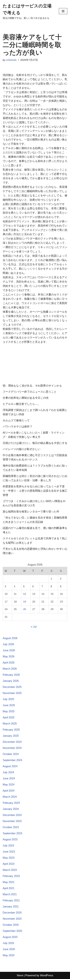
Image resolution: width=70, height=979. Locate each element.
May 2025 (8, 711)
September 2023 (12, 833)
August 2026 (10, 638)
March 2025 (10, 723)
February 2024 (11, 802)
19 (24, 601)
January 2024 (11, 808)
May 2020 (8, 955)
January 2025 (11, 735)
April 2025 (8, 717)
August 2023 (10, 839)
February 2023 (11, 875)
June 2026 (9, 650)
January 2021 (11, 906)
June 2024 (9, 778)
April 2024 (8, 790)
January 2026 (11, 680)
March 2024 (10, 796)
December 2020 (12, 912)
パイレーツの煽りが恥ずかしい (21, 449)
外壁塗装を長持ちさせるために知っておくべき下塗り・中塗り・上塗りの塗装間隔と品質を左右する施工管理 (35, 490)
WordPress (46, 975)
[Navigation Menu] (63, 11)
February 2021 (11, 900)
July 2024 (8, 772)
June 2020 (9, 949)
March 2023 (10, 869)
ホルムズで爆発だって (16, 420)
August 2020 (10, 936)
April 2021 (8, 888)
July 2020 (8, 943)
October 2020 (11, 924)
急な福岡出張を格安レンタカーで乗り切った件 (31, 511)
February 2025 (11, 729)
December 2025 (12, 686)
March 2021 (10, 894)
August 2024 (10, 766)
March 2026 (10, 668)
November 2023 (12, 821)
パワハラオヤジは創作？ (17, 426)
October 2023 (11, 827)
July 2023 (8, 845)
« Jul (33, 626)
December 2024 (12, 741)
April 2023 (8, 863)
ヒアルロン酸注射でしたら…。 (21, 403)
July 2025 (8, 699)
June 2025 (9, 705)
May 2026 (8, 656)
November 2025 (12, 693)
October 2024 (11, 754)
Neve (20, 975)
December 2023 (12, 814)
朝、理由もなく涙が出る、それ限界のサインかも (32, 385)
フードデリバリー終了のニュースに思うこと (30, 391)
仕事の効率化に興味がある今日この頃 (25, 397)
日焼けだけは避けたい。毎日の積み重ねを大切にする (35, 442)
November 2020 (12, 918)
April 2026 (8, 662)
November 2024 (12, 747)
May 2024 (8, 784)
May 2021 (8, 882)
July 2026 (8, 644)
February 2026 (11, 674)
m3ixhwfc (11, 60)
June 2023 (9, 851)
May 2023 (8, 857)
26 (24, 609)
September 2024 (12, 760)
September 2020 (12, 930)
